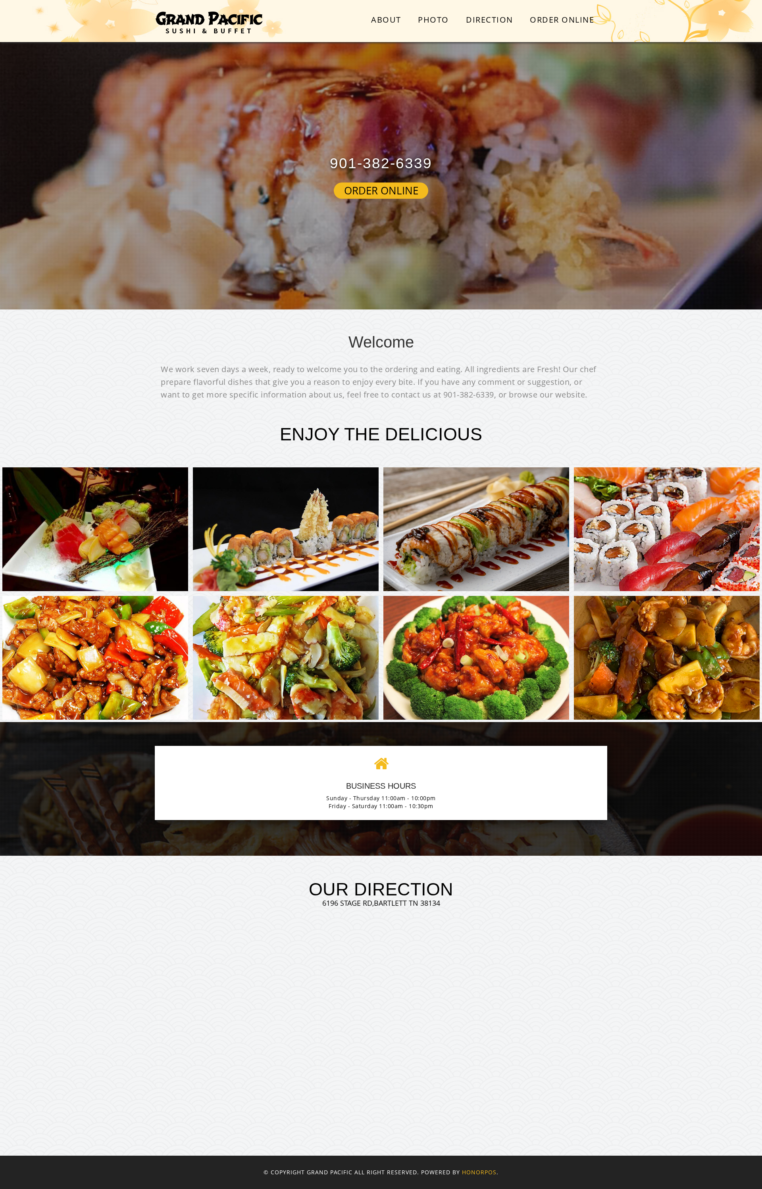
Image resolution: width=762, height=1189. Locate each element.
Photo (433, 19)
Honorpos (479, 1172)
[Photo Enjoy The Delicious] (95, 529)
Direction (489, 19)
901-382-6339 (381, 163)
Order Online (562, 19)
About (386, 19)
